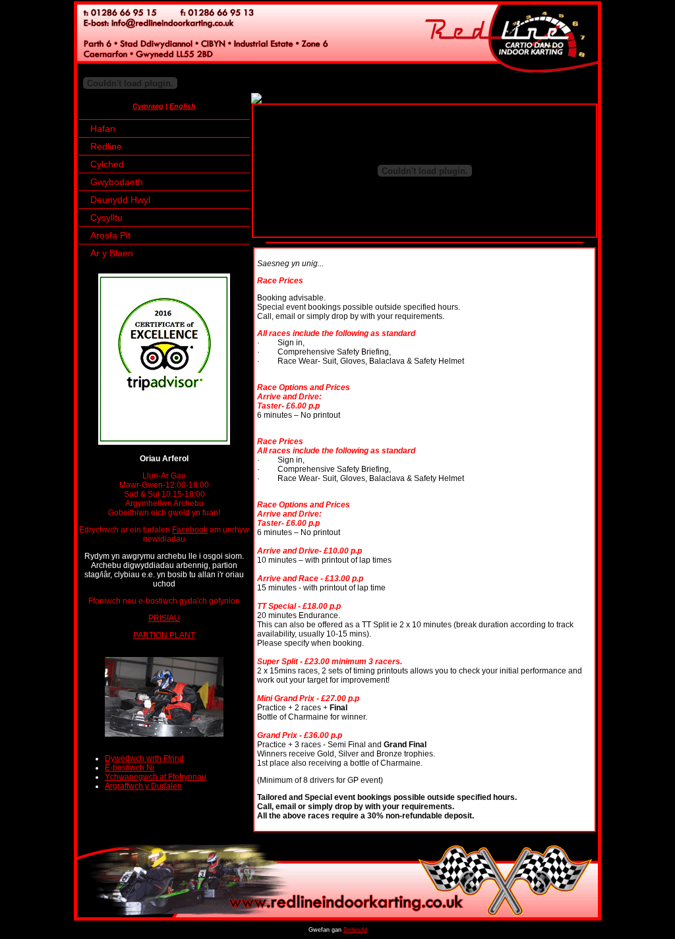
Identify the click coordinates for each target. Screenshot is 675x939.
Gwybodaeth (116, 182)
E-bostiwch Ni (129, 767)
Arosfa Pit (110, 235)
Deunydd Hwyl (120, 199)
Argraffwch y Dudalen (143, 786)
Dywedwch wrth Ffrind (144, 758)
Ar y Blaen (111, 253)
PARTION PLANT (164, 635)
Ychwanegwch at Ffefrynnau (155, 777)
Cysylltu (106, 217)
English (182, 106)
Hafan (102, 128)
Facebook (190, 529)
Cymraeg (147, 106)
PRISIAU (164, 618)
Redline (106, 146)
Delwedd (355, 929)
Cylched (107, 164)
